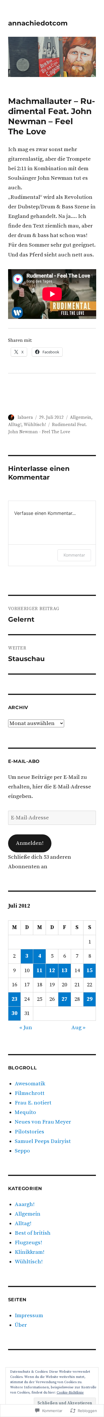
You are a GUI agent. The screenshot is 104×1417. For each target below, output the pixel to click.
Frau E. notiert (33, 1103)
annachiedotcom (38, 23)
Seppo (22, 1151)
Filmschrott (29, 1093)
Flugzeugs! (28, 1242)
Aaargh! (25, 1204)
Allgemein (80, 417)
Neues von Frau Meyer (43, 1122)
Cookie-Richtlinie (70, 1392)
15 (89, 970)
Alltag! (14, 424)
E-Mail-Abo (24, 761)
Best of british (33, 1233)
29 (89, 999)
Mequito (25, 1112)
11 (39, 970)
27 (64, 999)
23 (14, 999)
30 (14, 1013)
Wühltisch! (35, 424)
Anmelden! (30, 843)
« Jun (25, 1027)
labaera (25, 417)
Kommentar (74, 555)
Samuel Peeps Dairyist (43, 1141)
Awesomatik (30, 1083)
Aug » (78, 1027)
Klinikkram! (29, 1252)
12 (52, 970)
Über (21, 1325)
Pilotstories (29, 1131)
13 (64, 970)
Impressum (29, 1315)
